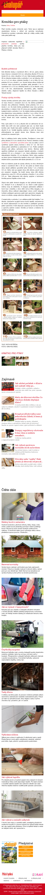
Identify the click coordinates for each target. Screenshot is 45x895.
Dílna (8, 25)
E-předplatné (36, 878)
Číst (25, 850)
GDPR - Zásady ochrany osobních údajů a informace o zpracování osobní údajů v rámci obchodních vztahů (22, 892)
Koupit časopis (26, 853)
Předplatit (26, 847)
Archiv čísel (25, 855)
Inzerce (6, 880)
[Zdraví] (37, 874)
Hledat (22, 15)
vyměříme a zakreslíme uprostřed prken (15, 142)
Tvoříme (12, 25)
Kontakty (16, 880)
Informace (28, 880)
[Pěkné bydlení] (7, 874)
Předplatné (23, 878)
